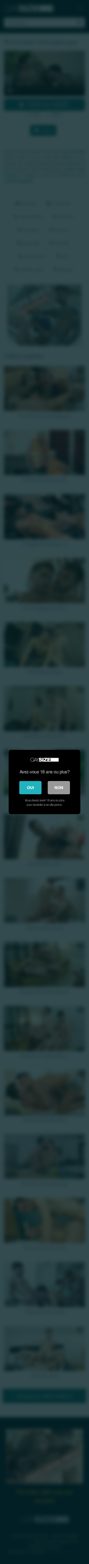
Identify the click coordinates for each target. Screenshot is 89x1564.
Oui (30, 787)
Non (58, 787)
